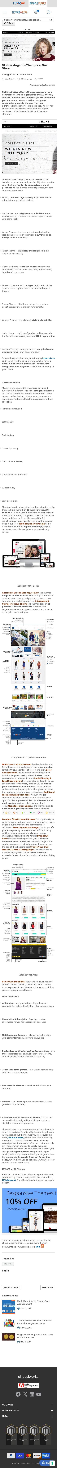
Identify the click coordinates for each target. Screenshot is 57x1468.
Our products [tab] (10, 1410)
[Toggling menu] (4, 12)
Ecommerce (26, 74)
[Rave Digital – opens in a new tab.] (19, 3)
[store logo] (19, 12)
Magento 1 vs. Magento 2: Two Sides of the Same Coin (35, 1336)
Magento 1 (8, 1264)
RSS (38, 1246)
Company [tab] (7, 1405)
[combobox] (28, 20)
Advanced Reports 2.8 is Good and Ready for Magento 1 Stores (34, 1322)
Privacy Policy (39, 1463)
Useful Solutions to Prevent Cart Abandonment (33, 1302)
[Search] (50, 20)
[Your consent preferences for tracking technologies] (52, 1463)
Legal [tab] (5, 1416)
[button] (37, 3)
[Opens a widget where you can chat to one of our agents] (46, 1463)
